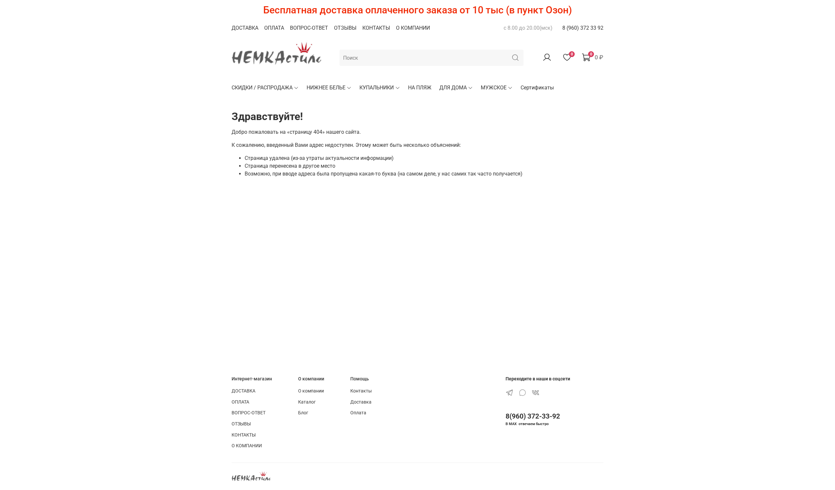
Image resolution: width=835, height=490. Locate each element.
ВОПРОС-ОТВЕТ (309, 28)
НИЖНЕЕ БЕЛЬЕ (326, 87)
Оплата (358, 413)
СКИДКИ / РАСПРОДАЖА (262, 87)
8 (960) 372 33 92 (582, 28)
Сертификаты (537, 87)
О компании (311, 391)
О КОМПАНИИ (413, 28)
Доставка (361, 402)
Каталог (307, 402)
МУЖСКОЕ (494, 87)
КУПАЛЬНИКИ (376, 87)
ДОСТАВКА (245, 28)
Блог (303, 413)
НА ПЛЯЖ (420, 87)
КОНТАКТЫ (376, 28)
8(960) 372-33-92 (533, 416)
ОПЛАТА (274, 28)
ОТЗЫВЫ (345, 28)
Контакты (361, 391)
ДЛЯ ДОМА (453, 87)
